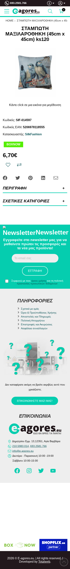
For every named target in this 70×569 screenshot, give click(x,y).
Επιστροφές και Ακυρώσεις (36, 324)
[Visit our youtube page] (53, 472)
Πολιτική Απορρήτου (33, 320)
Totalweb (44, 561)
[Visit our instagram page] (29, 472)
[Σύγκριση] (19, 164)
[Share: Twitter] (18, 177)
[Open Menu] (7, 11)
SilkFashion (33, 134)
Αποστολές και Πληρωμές (36, 316)
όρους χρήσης (38, 280)
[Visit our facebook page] (17, 472)
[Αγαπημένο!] (8, 164)
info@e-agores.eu (23, 450)
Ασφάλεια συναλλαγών (34, 328)
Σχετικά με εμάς (30, 308)
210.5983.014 (20, 446)
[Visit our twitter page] (41, 472)
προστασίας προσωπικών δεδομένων (37, 283)
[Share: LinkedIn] (43, 177)
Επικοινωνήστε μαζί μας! (34, 400)
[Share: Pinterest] (30, 177)
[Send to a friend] (56, 177)
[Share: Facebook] (5, 177)
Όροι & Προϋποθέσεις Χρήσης (39, 312)
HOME (9, 20)
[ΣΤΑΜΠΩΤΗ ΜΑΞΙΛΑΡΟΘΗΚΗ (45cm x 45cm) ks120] (35, 72)
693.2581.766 (18, 2)
